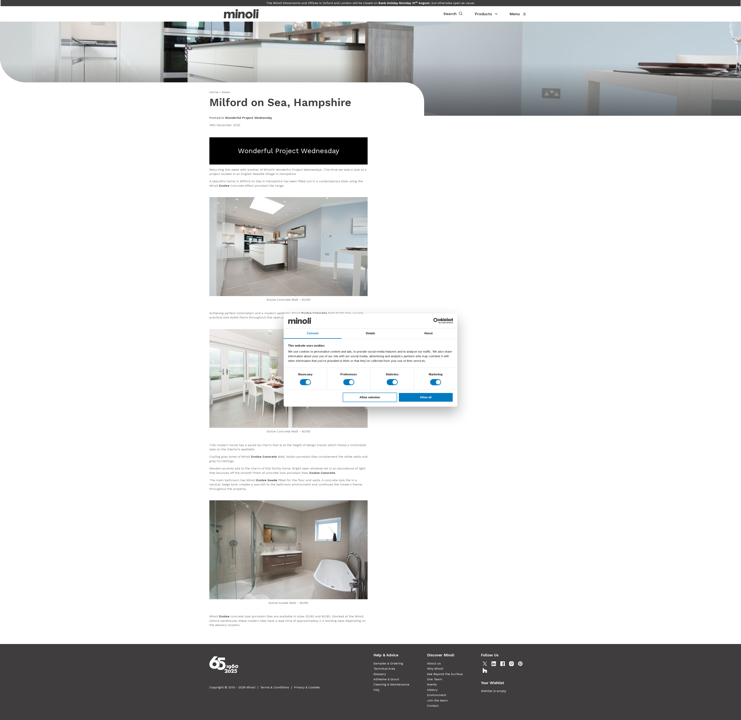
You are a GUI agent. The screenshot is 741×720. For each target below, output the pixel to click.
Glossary (379, 674)
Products (483, 14)
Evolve (224, 185)
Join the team (437, 700)
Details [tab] (370, 333)
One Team (434, 679)
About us (434, 663)
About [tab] (428, 333)
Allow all (425, 397)
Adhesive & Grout (386, 679)
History (432, 690)
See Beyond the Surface (445, 674)
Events (432, 684)
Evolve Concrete (314, 313)
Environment (436, 695)
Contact (433, 705)
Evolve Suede (266, 480)
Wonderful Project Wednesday (248, 118)
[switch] (348, 382)
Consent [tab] (312, 333)
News (226, 92)
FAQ (376, 690)
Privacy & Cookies (307, 687)
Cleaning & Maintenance (391, 684)
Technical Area (384, 668)
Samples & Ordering (388, 663)
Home (213, 92)
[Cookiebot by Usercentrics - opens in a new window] (436, 321)
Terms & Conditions (274, 687)
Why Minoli (435, 668)
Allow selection (370, 397)
